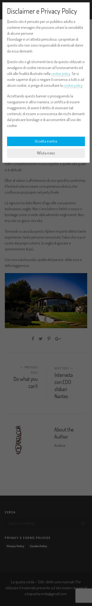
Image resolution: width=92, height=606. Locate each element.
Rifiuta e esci (46, 153)
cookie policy (60, 73)
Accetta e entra (46, 141)
